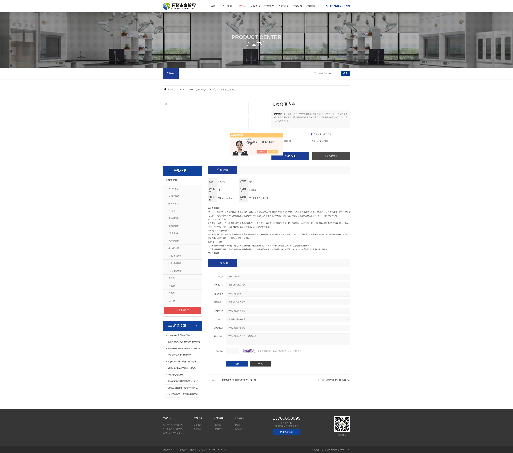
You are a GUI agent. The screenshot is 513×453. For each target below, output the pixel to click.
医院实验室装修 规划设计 (338, 380)
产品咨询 (290, 156)
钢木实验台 (173, 203)
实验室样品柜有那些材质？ (180, 355)
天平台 (171, 278)
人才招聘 (283, 6)
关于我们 (227, 6)
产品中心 (241, 6)
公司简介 (218, 425)
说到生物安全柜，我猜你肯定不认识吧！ (184, 388)
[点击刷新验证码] (248, 351)
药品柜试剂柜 (174, 256)
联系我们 (311, 6)
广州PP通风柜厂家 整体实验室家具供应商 (236, 380)
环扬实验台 (215, 89)
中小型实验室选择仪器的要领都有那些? (184, 394)
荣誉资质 (218, 429)
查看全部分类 (182, 310)
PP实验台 (173, 211)
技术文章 (269, 6)
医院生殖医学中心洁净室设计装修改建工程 (173, 433)
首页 (213, 6)
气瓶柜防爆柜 (174, 271)
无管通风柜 (173, 241)
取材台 (171, 301)
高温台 (171, 286)
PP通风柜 (173, 233)
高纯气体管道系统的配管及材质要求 (184, 342)
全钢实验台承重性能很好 (179, 335)
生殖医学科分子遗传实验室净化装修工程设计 (173, 429)
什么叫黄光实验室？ (177, 374)
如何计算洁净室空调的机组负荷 (182, 368)
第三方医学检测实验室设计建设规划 (173, 425)
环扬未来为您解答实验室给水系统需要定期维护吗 (184, 381)
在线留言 (297, 6)
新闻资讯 (255, 6)
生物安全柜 (173, 248)
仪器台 (171, 293)
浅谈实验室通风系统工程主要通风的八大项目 (184, 361)
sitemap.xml (345, 450)
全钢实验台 (173, 196)
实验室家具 (201, 89)
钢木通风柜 (173, 226)
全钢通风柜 (173, 218)
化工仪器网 (325, 450)
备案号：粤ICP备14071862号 (213, 450)
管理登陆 (335, 450)
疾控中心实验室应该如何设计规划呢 (184, 348)
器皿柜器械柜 (174, 263)
